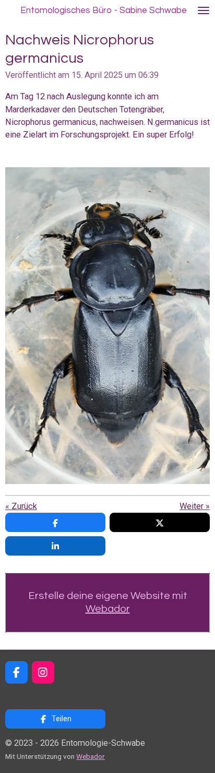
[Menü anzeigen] (203, 10)
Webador (108, 609)
